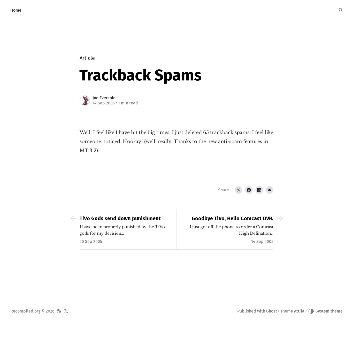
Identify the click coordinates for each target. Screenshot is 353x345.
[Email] (269, 190)
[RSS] (59, 311)
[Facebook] (249, 190)
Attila (299, 311)
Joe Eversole (104, 97)
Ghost (271, 311)
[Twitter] (238, 190)
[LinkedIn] (259, 190)
